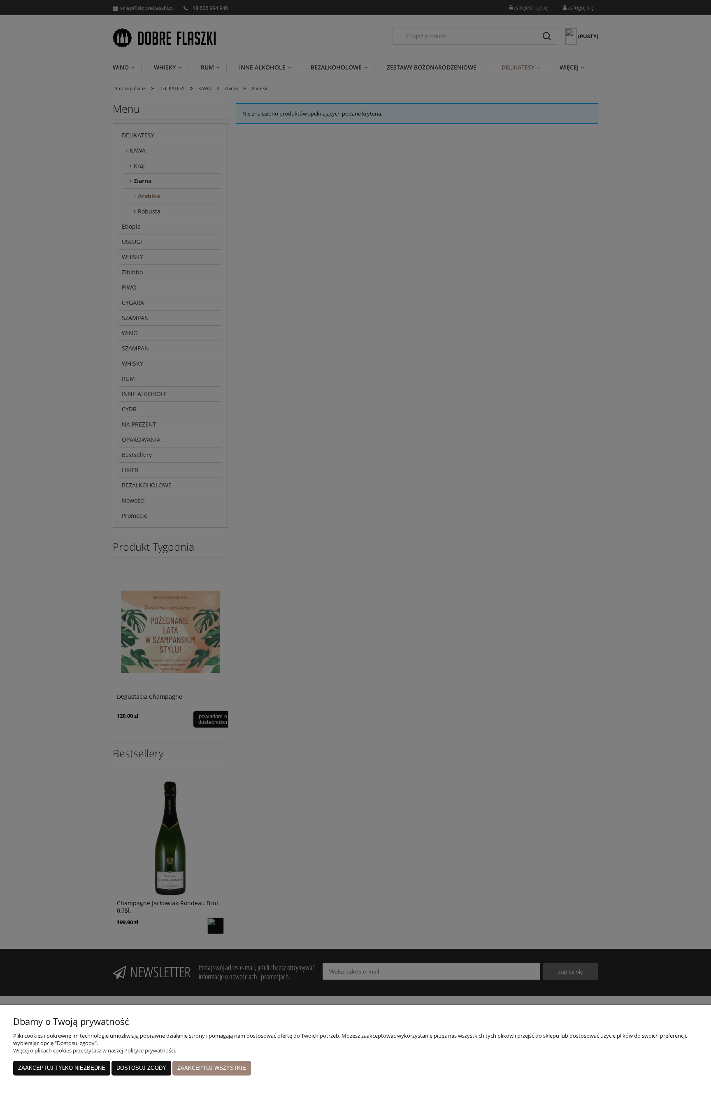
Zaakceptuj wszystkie (211, 1068)
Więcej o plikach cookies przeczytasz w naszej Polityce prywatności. (94, 1050)
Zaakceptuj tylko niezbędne (61, 1068)
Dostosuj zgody (141, 1068)
